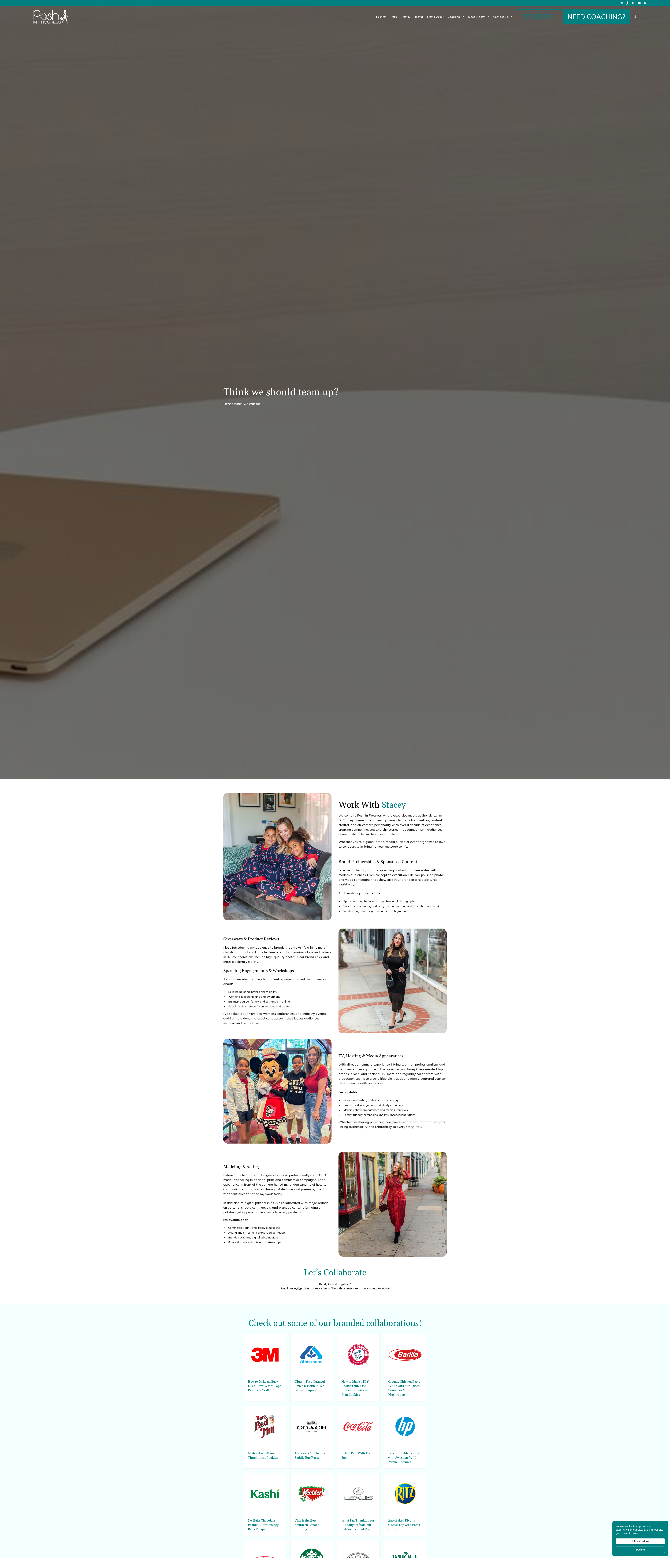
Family (406, 16)
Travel (419, 16)
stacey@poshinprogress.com (307, 1288)
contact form (352, 1288)
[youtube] (639, 3)
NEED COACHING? (596, 16)
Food (394, 16)
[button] (456, 16)
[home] (51, 16)
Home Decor (435, 16)
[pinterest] (633, 3)
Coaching (454, 16)
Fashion (381, 16)
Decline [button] (640, 1549)
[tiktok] (627, 3)
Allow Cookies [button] (640, 1541)
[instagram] (621, 3)
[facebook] (645, 3)
